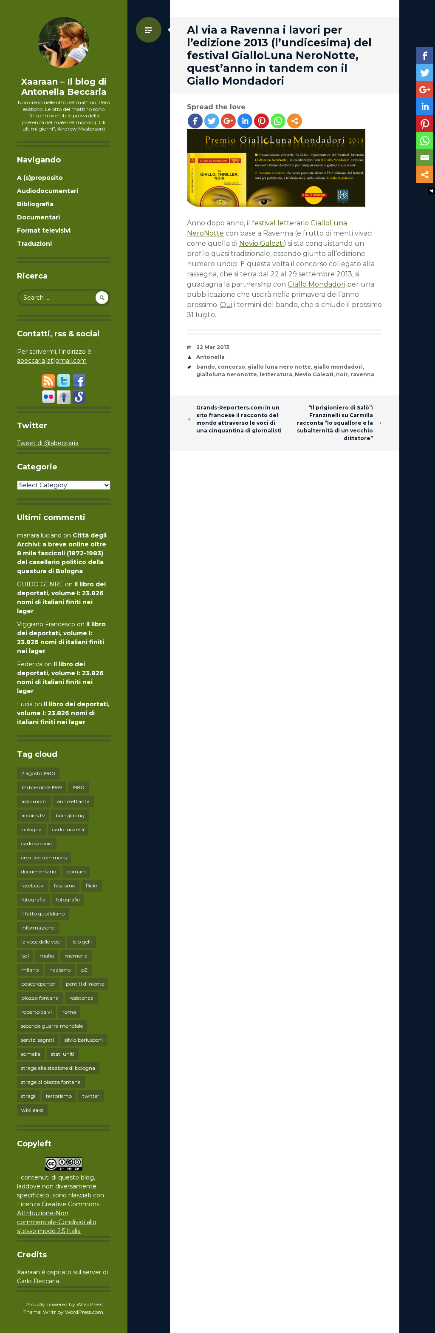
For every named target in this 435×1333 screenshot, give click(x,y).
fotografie (68, 899)
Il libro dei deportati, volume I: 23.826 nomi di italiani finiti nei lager (63, 713)
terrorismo (59, 1096)
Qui (226, 305)
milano (30, 969)
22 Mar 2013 (212, 347)
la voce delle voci (41, 941)
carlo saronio (36, 843)
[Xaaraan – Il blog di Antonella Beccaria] (63, 42)
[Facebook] (195, 121)
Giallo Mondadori (316, 284)
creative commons (44, 857)
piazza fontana (40, 998)
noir (342, 374)
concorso (231, 367)
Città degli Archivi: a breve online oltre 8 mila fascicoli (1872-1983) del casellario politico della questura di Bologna (62, 553)
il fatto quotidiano (43, 913)
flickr (92, 885)
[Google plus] (228, 121)
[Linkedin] (244, 121)
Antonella (210, 357)
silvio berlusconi (84, 1040)
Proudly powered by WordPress (63, 1304)
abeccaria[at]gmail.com (52, 360)
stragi (28, 1096)
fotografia (33, 899)
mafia (47, 955)
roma (69, 1012)
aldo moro (33, 801)
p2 (84, 969)
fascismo (64, 885)
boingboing (70, 815)
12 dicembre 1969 (41, 787)
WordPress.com (84, 1312)
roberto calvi (36, 1012)
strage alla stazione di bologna (58, 1068)
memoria (76, 955)
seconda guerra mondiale (52, 1026)
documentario (38, 871)
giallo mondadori (338, 367)
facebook (32, 885)
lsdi (25, 955)
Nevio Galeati (261, 243)
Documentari (38, 217)
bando (205, 367)
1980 (79, 787)
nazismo (60, 969)
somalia (30, 1054)
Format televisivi (44, 230)
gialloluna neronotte (226, 374)
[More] (294, 121)
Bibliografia (35, 204)
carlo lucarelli (68, 829)
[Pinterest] (261, 121)
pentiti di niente (85, 984)
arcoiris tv (33, 815)
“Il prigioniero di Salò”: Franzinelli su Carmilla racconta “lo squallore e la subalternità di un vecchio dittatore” (335, 422)
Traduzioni (34, 243)
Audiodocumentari (47, 191)
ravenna (362, 374)
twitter (90, 1096)
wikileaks (32, 1110)
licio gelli (81, 941)
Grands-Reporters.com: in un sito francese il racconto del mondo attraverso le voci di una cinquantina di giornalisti (239, 419)
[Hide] (431, 191)
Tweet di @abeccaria (48, 443)
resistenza (81, 998)
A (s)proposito (40, 178)
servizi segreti (37, 1040)
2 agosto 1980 (38, 773)
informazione (37, 927)
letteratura (276, 374)
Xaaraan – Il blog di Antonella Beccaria (64, 87)
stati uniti (62, 1054)
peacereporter (38, 984)
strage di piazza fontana (51, 1082)
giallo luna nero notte (279, 367)
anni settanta (73, 801)
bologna (31, 829)
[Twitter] (211, 121)
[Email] (424, 157)
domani (76, 871)
